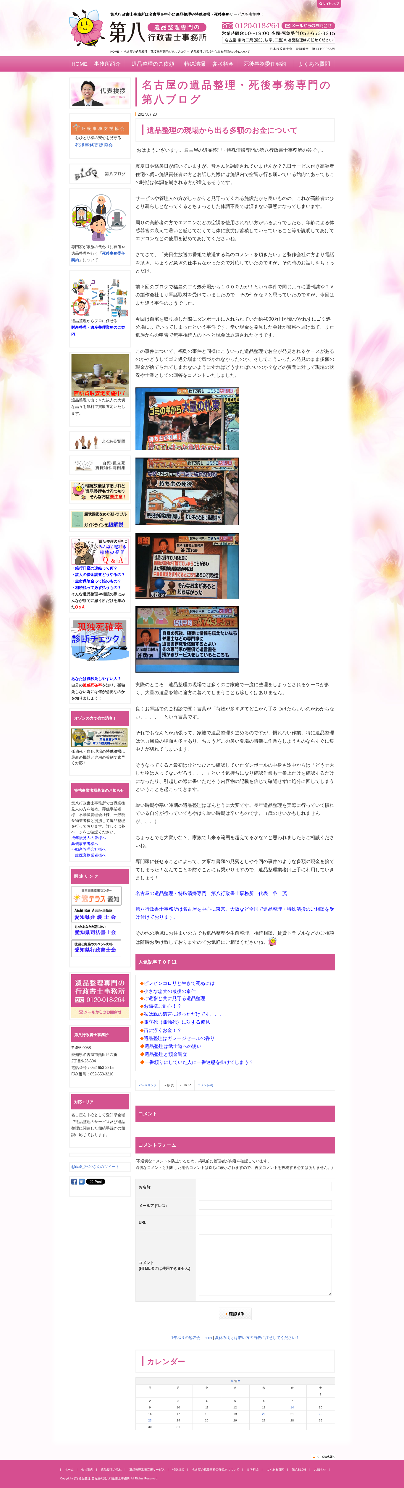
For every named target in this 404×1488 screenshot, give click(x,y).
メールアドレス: (153, 1205)
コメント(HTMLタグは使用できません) (164, 1266)
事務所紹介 (107, 64)
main (207, 1337)
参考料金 (223, 64)
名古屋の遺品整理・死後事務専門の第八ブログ (155, 51)
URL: (143, 1222)
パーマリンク (147, 1085)
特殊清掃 (195, 64)
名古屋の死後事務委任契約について (215, 1469)
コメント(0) (205, 1085)
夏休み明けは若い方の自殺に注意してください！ (257, 1337)
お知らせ (320, 1469)
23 (150, 1420)
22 (320, 1414)
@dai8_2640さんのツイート (95, 1166)
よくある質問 (314, 64)
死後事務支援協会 (94, 145)
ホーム (69, 1469)
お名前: (145, 1187)
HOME (114, 51)
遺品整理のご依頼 (153, 64)
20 (264, 1414)
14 (292, 1407)
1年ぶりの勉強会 (185, 1337)
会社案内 (87, 1469)
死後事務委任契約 (265, 64)
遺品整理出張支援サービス (147, 1469)
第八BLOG (299, 1469)
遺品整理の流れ (111, 1469)
